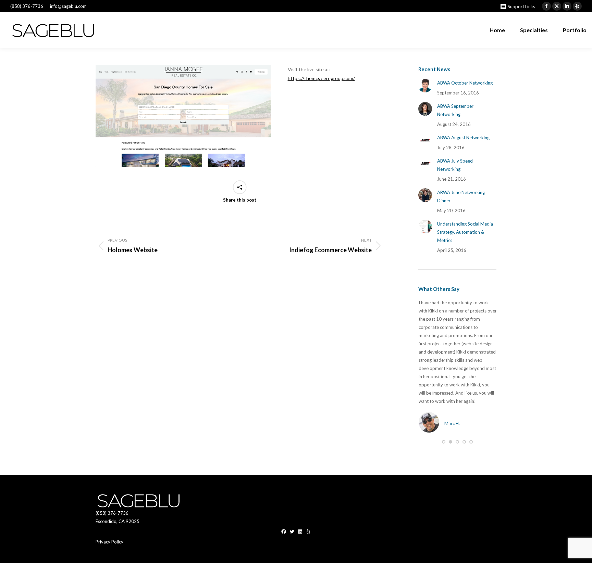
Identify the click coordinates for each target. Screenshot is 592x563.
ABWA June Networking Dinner (461, 196)
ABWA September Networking (455, 110)
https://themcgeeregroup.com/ (321, 78)
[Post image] (425, 85)
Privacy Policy (109, 542)
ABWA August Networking (463, 137)
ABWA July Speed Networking (455, 165)
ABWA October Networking (465, 83)
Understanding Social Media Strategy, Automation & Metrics (465, 232)
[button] (443, 442)
